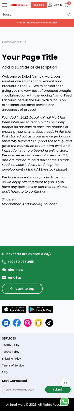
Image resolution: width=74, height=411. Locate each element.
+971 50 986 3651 (21, 262)
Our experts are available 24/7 (27, 254)
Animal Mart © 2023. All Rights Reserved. (37, 404)
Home (6, 42)
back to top (24, 288)
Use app (38, 5)
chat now (15, 270)
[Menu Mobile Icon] (4, 5)
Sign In (57, 5)
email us (15, 278)
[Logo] (20, 4)
